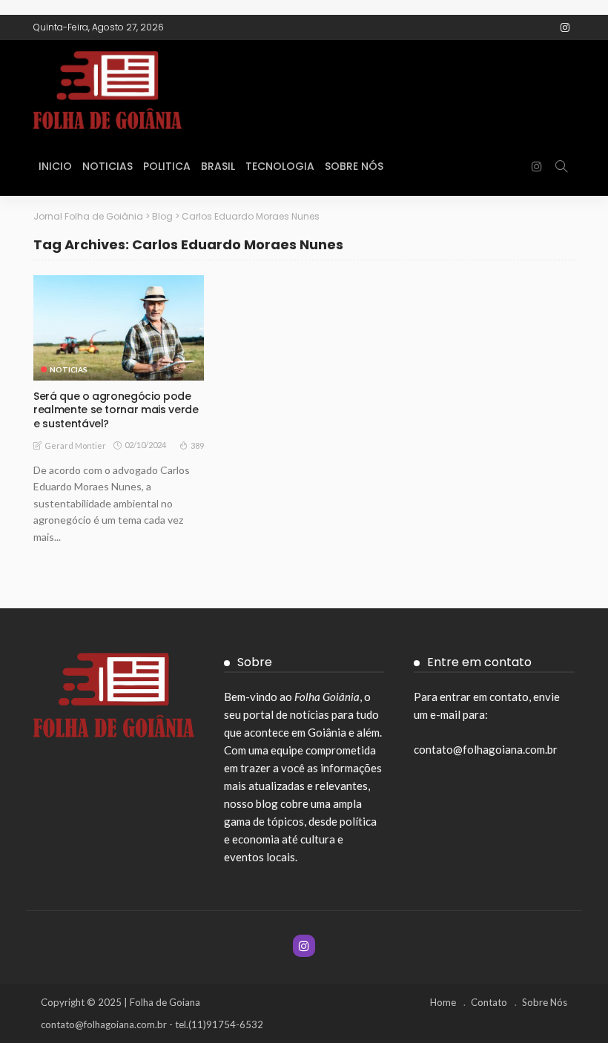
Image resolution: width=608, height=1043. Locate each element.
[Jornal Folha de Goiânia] (144, 88)
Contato (489, 1002)
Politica (167, 166)
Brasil (218, 166)
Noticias (107, 166)
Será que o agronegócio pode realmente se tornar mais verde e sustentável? (116, 409)
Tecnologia (279, 166)
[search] (561, 166)
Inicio (55, 166)
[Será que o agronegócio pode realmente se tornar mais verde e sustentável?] (118, 328)
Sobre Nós (354, 166)
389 (197, 445)
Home (443, 1002)
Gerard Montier (75, 445)
